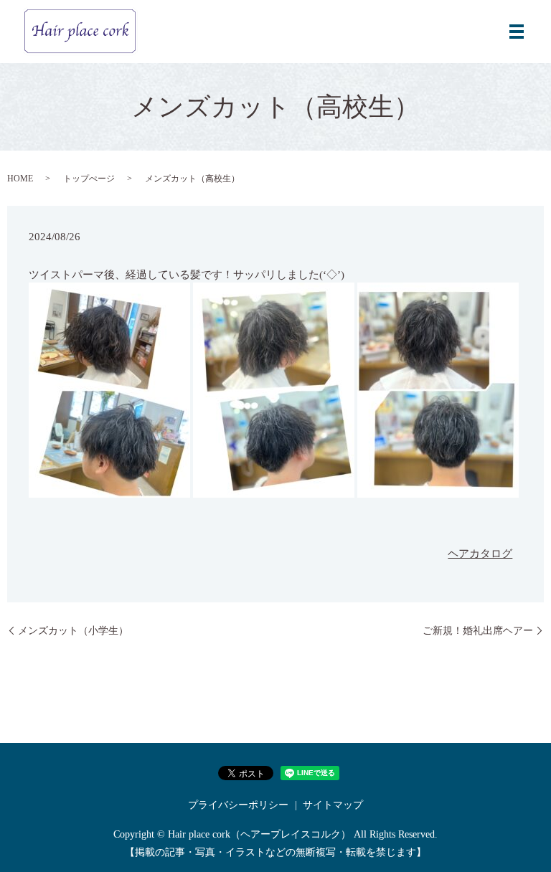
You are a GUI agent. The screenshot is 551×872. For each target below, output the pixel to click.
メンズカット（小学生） (73, 630)
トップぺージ (89, 179)
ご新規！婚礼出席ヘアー (478, 630)
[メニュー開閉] (516, 31)
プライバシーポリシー (238, 805)
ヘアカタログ (480, 553)
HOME (20, 179)
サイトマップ (333, 805)
